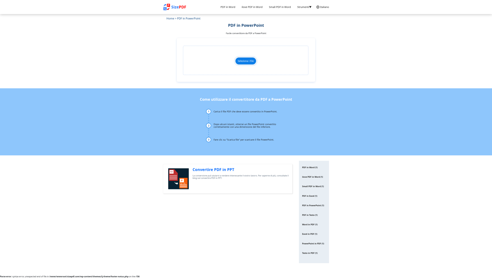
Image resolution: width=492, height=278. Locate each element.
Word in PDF (308, 224)
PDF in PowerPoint (311, 205)
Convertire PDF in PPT (213, 169)
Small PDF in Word (280, 7)
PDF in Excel (308, 196)
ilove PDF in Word (252, 7)
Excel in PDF (308, 234)
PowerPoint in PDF (311, 243)
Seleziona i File (246, 60)
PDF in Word (228, 7)
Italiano (324, 7)
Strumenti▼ (304, 7)
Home (170, 18)
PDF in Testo (308, 215)
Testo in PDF (308, 253)
